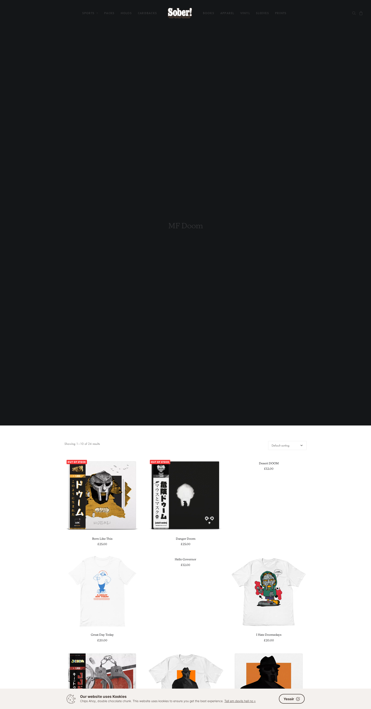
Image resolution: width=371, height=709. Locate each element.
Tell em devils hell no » (240, 701)
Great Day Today (102, 634)
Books (208, 13)
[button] (354, 13)
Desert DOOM (269, 463)
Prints (281, 13)
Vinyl (245, 13)
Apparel (227, 13)
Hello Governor (185, 559)
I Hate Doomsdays (268, 634)
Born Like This (102, 538)
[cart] (360, 13)
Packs (109, 13)
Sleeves (262, 13)
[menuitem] (90, 13)
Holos (126, 13)
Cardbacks (147, 13)
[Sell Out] (180, 13)
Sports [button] (88, 13)
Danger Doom (185, 538)
